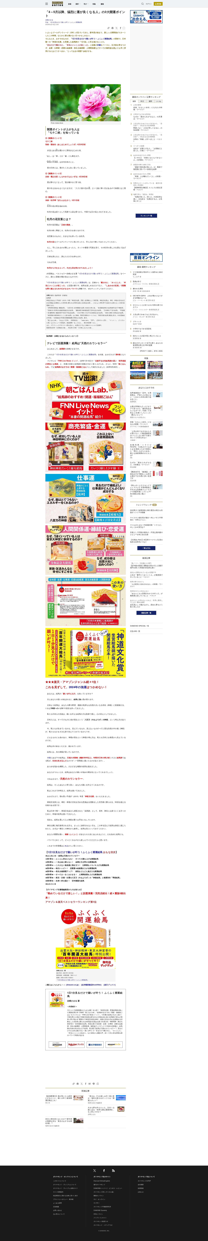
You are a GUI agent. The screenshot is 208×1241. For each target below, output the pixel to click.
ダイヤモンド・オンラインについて (65, 1176)
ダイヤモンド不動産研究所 (102, 1207)
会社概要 (141, 1184)
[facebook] (104, 1171)
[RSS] (113, 1171)
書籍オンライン (99, 1196)
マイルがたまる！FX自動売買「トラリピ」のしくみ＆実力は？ (146, 526)
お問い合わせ (57, 1210)
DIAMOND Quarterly (100, 1210)
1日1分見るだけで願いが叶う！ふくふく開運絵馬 (66, 22)
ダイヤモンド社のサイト (102, 1176)
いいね (158, 101)
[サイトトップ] (57, 3)
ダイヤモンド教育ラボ (101, 1221)
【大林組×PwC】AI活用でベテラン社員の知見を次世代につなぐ (146, 540)
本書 (99, 45)
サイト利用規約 (58, 1192)
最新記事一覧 (146, 613)
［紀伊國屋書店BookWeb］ (91, 984)
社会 (46, 22)
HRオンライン (98, 1214)
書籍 (102, 4)
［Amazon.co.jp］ (72, 984)
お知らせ (141, 1192)
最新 (134, 101)
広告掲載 (56, 1207)
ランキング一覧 (146, 215)
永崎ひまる (49, 20)
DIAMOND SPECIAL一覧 (139, 626)
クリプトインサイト (100, 1218)
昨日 (142, 101)
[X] (94, 1171)
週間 (150, 101)
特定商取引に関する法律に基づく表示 (65, 1196)
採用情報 (141, 1188)
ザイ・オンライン (99, 1199)
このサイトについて (59, 1181)
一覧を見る (146, 548)
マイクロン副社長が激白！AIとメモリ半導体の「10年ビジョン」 (146, 518)
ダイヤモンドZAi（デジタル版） (104, 1192)
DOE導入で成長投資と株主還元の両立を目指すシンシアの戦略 (146, 511)
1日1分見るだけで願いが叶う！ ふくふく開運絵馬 (92, 38)
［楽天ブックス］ (110, 984)
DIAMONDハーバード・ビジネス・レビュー (108, 1188)
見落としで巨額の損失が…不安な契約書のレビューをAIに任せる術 (146, 533)
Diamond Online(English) (102, 1181)
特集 (94, 4)
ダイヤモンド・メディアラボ (103, 1225)
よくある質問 (57, 1203)
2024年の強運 (78, 687)
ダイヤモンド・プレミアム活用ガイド (65, 1188)
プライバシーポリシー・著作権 (63, 1199)
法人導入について (59, 1214)
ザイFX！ (97, 1203)
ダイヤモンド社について (146, 1176)
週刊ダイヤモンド (99, 1184)
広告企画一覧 (135, 631)
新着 (69, 4)
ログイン (149, 3)
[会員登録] (158, 4)
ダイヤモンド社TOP (144, 1181)
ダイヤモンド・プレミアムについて (64, 1184)
